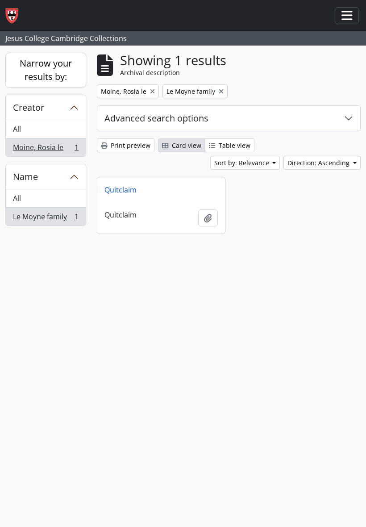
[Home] (15, 15)
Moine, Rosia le (45, 149)
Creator (28, 107)
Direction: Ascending (319, 163)
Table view (233, 145)
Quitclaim (120, 190)
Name (25, 177)
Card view (185, 145)
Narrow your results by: (46, 70)
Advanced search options (156, 118)
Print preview (129, 145)
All (17, 129)
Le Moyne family (45, 219)
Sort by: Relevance (242, 163)
